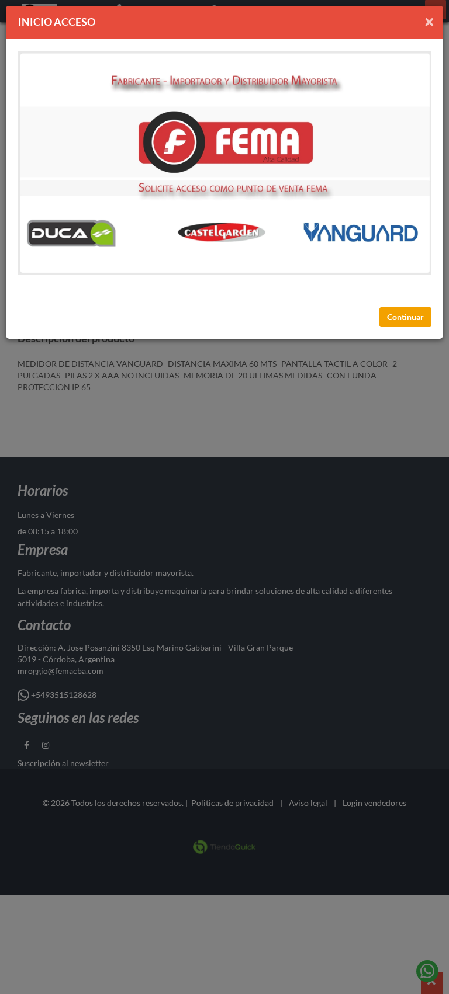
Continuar (405, 317)
